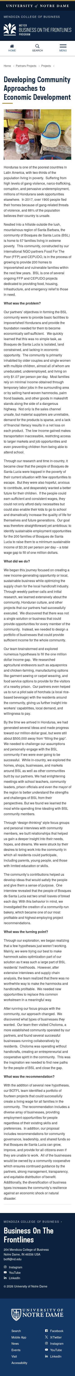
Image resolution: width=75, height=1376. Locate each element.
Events (15, 1350)
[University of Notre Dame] (37, 1315)
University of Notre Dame (37, 6)
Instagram (15, 1267)
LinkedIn (14, 1278)
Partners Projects (26, 66)
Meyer (37, 27)
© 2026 (8, 1286)
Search (37, 50)
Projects (46, 66)
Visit (14, 1356)
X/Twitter (56, 1337)
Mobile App (18, 1337)
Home (12, 50)
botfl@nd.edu (12, 1259)
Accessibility (19, 1363)
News (15, 1343)
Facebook (56, 1331)
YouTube (15, 1272)
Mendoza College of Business (31, 1222)
